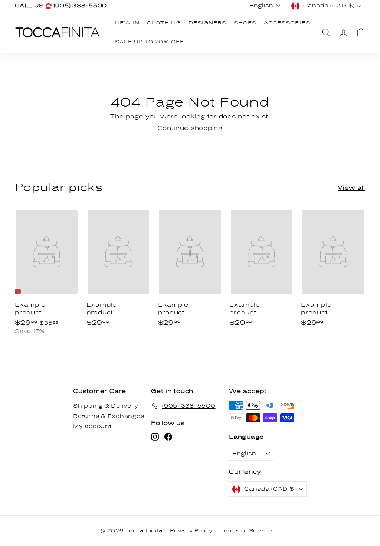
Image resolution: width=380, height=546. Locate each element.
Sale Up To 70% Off (149, 42)
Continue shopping (190, 128)
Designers (207, 23)
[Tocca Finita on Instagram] (155, 437)
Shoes (245, 23)
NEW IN (127, 23)
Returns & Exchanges (108, 416)
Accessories (287, 23)
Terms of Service (246, 531)
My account (92, 426)
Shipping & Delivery (105, 406)
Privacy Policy (191, 531)
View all (351, 187)
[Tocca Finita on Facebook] (168, 437)
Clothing (164, 23)
